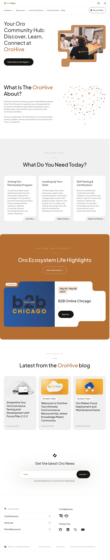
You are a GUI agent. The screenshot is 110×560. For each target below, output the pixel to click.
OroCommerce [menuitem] (53, 10)
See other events (54, 270)
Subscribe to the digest (18, 62)
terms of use (39, 67)
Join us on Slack (98, 10)
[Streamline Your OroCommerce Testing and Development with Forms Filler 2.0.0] (20, 387)
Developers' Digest (49, 399)
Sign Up (65, 314)
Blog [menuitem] (63, 10)
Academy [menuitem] (8, 10)
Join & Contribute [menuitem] (36, 10)
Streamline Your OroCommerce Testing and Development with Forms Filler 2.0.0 (18, 409)
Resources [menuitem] (20, 10)
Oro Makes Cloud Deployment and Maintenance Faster (88, 407)
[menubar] (34, 10)
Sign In (105, 3)
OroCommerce (13, 509)
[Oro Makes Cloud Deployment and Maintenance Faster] (89, 387)
